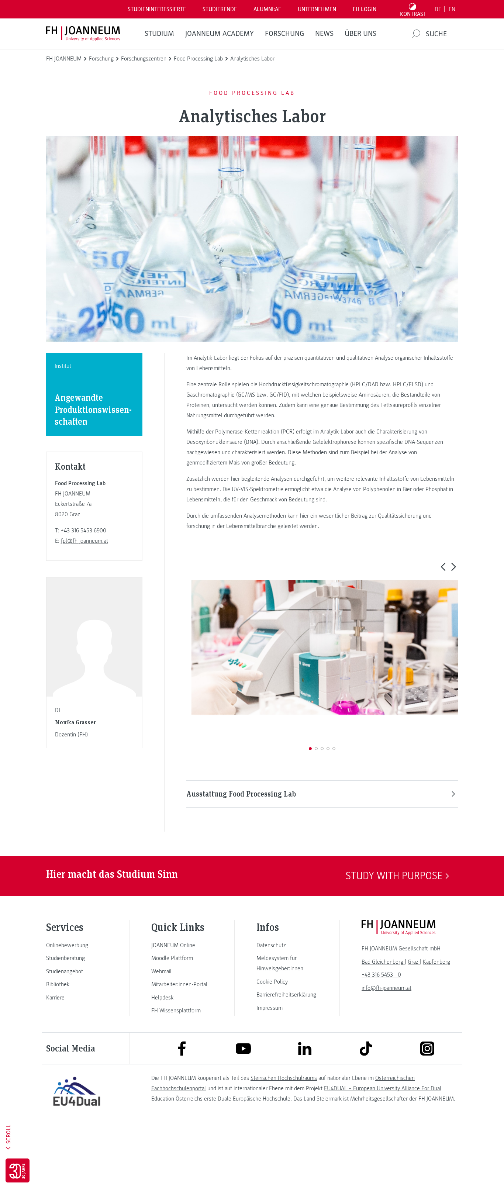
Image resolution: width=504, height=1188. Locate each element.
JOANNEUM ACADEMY (219, 33)
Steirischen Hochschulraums (284, 1078)
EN (452, 9)
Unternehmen (317, 9)
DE (438, 9)
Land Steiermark (323, 1098)
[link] (76, 945)
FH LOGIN (364, 9)
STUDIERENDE (220, 9)
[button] (443, 566)
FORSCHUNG (284, 33)
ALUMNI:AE (267, 9)
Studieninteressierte (157, 9)
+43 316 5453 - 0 (381, 974)
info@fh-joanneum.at (386, 988)
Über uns (360, 33)
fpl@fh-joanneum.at (84, 541)
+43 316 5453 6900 (83, 530)
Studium (159, 33)
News (324, 33)
